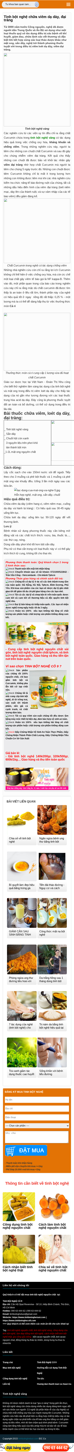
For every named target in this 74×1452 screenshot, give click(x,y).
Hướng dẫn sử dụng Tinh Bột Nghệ (52, 1370)
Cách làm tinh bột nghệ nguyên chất (52, 1226)
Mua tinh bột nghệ (12, 1368)
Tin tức (40, 1378)
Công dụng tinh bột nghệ (15, 1378)
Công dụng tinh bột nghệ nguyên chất (18, 1226)
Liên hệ (6, 1384)
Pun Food (7, 1327)
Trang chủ (8, 1362)
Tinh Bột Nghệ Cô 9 (47, 1362)
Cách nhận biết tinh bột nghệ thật (18, 1268)
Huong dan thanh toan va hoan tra (54, 1384)
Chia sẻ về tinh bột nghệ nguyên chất (53, 1268)
